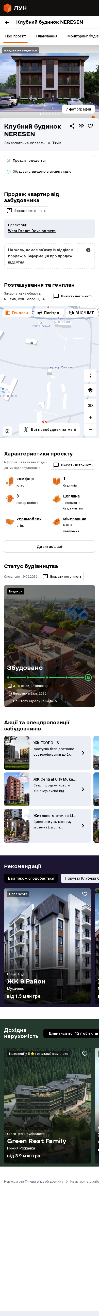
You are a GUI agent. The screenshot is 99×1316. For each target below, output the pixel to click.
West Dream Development (32, 231)
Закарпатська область (24, 143)
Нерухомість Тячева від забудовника (33, 1181)
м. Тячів (54, 143)
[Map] (49, 372)
